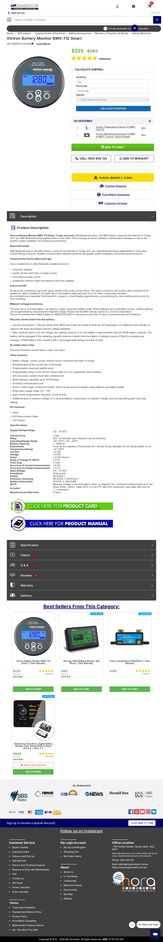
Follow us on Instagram (81, 831)
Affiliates (68, 898)
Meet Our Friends (73, 885)
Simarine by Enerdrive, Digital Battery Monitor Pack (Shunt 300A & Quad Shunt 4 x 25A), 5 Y (33, 746)
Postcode (81, 86)
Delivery (26, 595)
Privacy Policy (19, 916)
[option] (83, 28)
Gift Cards (17, 883)
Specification (30, 545)
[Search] (157, 20)
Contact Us (18, 878)
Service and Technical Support (28, 865)
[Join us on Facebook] (131, 811)
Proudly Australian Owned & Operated (86, 28)
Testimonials (70, 880)
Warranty (27, 585)
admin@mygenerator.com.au (133, 864)
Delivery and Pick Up (23, 856)
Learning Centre (20, 851)
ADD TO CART (114, 147)
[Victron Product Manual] (62, 523)
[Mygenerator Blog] (153, 811)
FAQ (14, 874)
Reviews (105, 58)
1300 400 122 (18, 13)
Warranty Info (19, 860)
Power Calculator (21, 887)
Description (28, 216)
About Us (68, 872)
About (64, 867)
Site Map (68, 894)
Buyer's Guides (20, 847)
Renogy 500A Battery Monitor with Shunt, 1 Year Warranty (81, 662)
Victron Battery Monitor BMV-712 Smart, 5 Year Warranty (33, 662)
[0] (150, 7)
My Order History (73, 856)
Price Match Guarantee (24, 920)
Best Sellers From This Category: (81, 606)
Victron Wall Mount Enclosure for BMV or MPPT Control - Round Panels (115, 135)
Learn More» (43, 43)
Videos (27, 555)
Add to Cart (33, 689)
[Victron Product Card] (62, 506)
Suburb (80, 94)
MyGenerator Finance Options (28, 925)
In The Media (71, 876)
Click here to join (142, 823)
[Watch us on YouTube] (142, 811)
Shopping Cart (71, 851)
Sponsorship (70, 889)
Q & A (27, 565)
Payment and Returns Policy (27, 912)
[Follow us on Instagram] (148, 811)
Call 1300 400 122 (93, 158)
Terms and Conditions (23, 907)
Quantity (81, 77)
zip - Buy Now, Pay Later (25, 929)
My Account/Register (75, 847)
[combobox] (83, 20)
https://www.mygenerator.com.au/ (129, 867)
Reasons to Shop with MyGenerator (31, 869)
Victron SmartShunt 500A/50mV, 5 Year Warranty (130, 662)
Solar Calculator (20, 891)
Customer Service (22, 842)
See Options (33, 771)
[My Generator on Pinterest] (137, 811)
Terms (13, 903)
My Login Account (73, 842)
